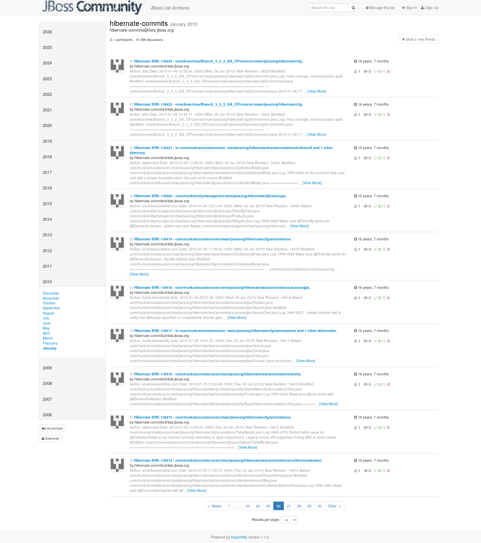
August (48, 312)
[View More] (316, 91)
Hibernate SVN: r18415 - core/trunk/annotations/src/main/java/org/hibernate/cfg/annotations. (212, 417)
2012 (47, 250)
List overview (53, 428)
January (50, 348)
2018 (47, 157)
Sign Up (431, 7)
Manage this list (382, 7)
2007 (47, 399)
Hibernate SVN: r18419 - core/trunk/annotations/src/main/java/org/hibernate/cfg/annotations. (212, 238)
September (51, 307)
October (49, 302)
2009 (47, 368)
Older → (334, 505)
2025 (47, 47)
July (46, 317)
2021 (47, 110)
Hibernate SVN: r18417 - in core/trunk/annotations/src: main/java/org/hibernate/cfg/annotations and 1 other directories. (235, 330)
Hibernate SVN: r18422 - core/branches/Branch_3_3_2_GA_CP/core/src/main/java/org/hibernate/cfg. (218, 104)
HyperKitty (239, 536)
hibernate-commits (140, 23)
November (51, 298)
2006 (47, 415)
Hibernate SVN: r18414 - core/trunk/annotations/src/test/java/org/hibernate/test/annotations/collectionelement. (227, 460)
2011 (47, 266)
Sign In (411, 7)
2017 (47, 172)
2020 (47, 125)
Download (51, 438)
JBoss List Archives (169, 7)
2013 (47, 235)
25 (268, 505)
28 (299, 505)
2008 (47, 383)
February (50, 343)
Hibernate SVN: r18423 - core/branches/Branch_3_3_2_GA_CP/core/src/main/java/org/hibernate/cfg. (218, 60)
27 (289, 505)
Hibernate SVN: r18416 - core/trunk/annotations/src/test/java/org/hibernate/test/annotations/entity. (217, 373)
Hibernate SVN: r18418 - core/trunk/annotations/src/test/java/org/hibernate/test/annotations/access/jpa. (221, 287)
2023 (47, 79)
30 (320, 505)
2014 (47, 219)
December (51, 293)
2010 (47, 282)
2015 (47, 203)
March (48, 338)
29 (309, 505)
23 (248, 505)
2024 (47, 63)
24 (258, 505)
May (46, 327)
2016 (47, 188)
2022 (47, 94)
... (237, 505)
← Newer (214, 505)
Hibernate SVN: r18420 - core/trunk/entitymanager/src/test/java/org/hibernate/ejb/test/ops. (210, 195)
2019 (47, 141)
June (47, 322)
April (46, 332)
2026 (47, 32)
